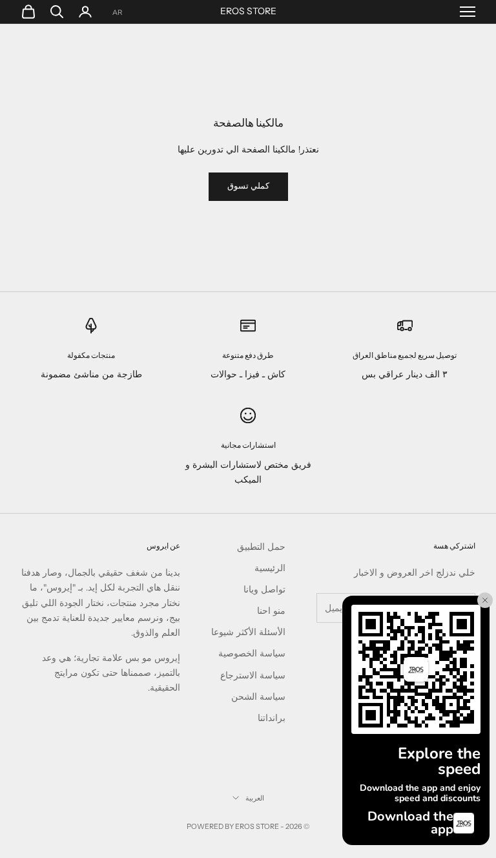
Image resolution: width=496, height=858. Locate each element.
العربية (254, 797)
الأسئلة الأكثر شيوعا (248, 632)
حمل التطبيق (261, 547)
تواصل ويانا (264, 589)
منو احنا (271, 611)
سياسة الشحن (258, 697)
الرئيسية (269, 568)
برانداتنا (271, 718)
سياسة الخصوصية (251, 653)
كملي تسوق (248, 186)
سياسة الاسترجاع (252, 675)
